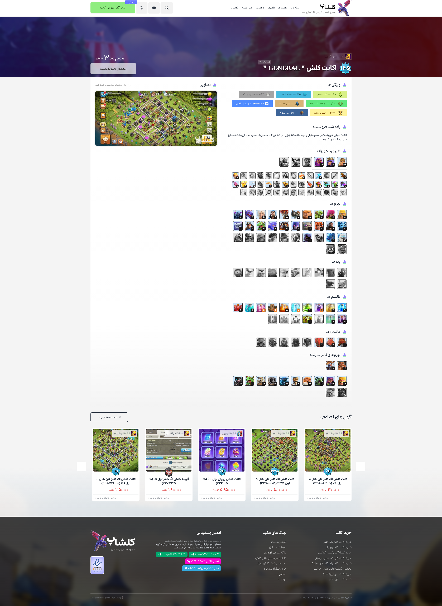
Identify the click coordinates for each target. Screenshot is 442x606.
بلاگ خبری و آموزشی (274, 553)
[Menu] (167, 8)
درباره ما (281, 579)
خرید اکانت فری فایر (340, 579)
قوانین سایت (278, 542)
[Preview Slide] (360, 466)
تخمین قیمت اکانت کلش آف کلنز (332, 569)
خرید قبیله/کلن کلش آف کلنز (335, 553)
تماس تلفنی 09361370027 (205, 561)
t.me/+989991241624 (173, 554)
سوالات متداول (277, 547)
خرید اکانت (343, 532)
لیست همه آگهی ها (107, 417)
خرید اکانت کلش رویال (339, 547)
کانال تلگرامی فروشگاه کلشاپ (203, 568)
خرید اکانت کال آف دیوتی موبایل (333, 558)
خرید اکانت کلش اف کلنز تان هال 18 (331, 563)
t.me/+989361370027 (207, 554)
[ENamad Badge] (97, 565)
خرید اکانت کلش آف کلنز (337, 542)
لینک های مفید (274, 532)
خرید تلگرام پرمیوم (275, 569)
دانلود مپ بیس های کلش (270, 558)
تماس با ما (280, 574)
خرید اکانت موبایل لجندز (337, 574)
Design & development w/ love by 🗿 (107, 597)
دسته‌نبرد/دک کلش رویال (271, 563)
